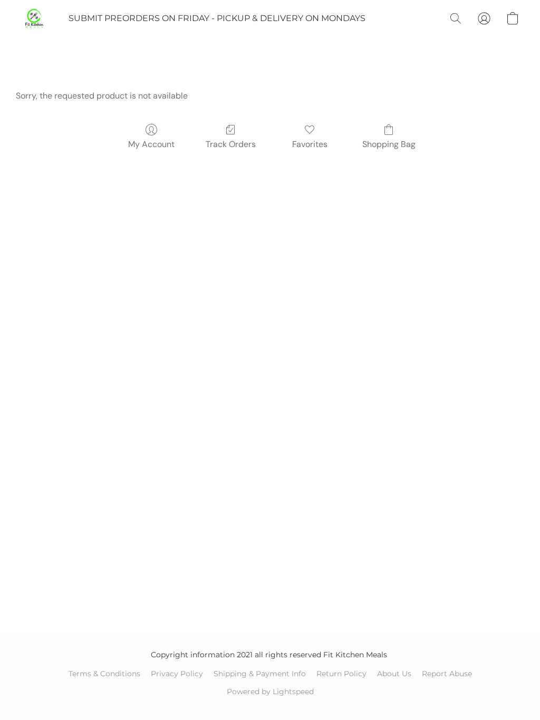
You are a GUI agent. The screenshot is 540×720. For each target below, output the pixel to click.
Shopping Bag (389, 144)
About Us (394, 673)
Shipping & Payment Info (260, 673)
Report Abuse (447, 673)
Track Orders (231, 144)
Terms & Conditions (104, 673)
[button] (34, 18)
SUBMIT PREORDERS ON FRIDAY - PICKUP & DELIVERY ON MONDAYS (217, 18)
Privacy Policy (177, 673)
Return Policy (341, 673)
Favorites (309, 144)
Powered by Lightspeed (270, 691)
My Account (151, 144)
